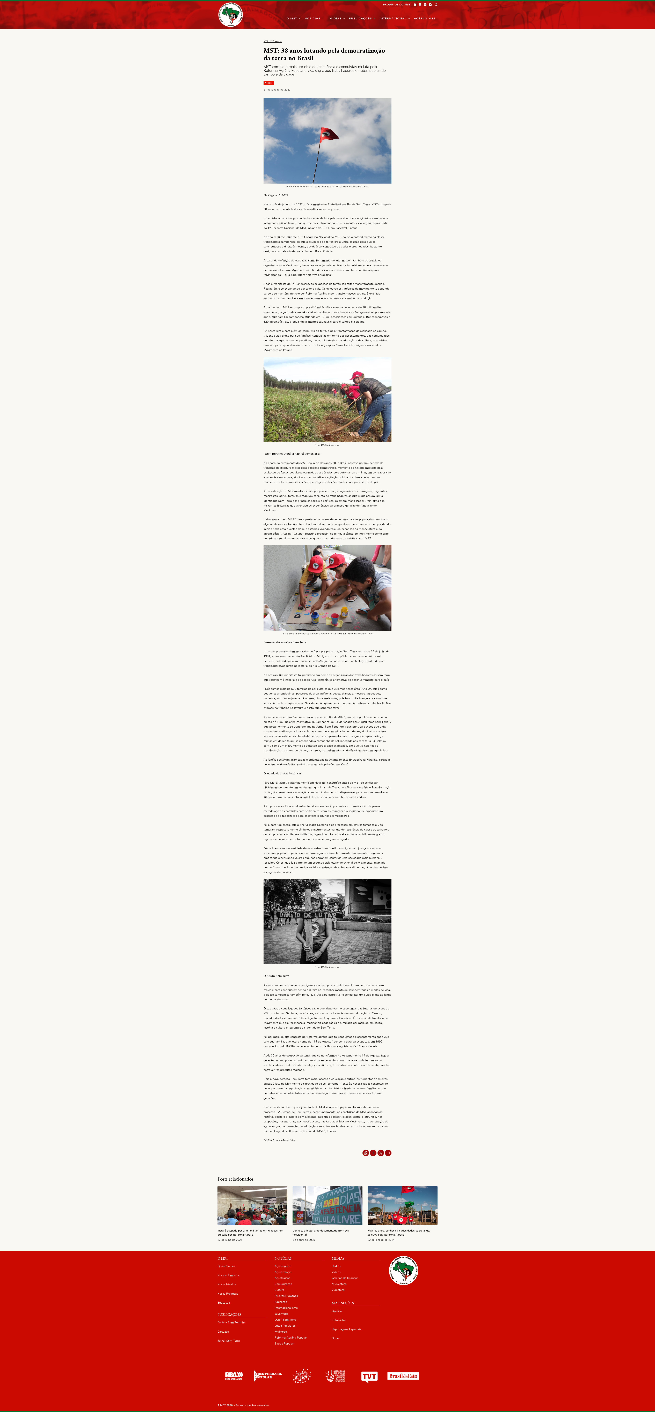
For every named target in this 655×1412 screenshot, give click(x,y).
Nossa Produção (227, 1293)
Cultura (279, 1289)
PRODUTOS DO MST (396, 4)
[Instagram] (425, 4)
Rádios (336, 1266)
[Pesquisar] (436, 4)
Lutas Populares (285, 1325)
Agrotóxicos (282, 1278)
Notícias (312, 18)
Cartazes (223, 1331)
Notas (335, 1338)
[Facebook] (415, 4)
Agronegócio (283, 1266)
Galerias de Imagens (345, 1278)
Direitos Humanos (286, 1295)
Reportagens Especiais (346, 1329)
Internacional (393, 18)
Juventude (281, 1313)
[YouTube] (430, 4)
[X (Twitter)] (420, 4)
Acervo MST (424, 18)
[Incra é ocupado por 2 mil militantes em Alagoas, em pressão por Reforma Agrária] (252, 1205)
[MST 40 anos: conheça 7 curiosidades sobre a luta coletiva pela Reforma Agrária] (403, 1205)
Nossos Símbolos (228, 1275)
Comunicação (283, 1283)
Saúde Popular (284, 1343)
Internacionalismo (286, 1307)
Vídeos (336, 1272)
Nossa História (226, 1284)
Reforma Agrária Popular (291, 1337)
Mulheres (281, 1331)
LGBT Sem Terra (285, 1319)
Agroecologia (283, 1272)
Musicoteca (339, 1283)
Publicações (360, 18)
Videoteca (338, 1289)
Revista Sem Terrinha (231, 1322)
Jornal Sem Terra (228, 1340)
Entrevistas (339, 1320)
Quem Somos (226, 1266)
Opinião (337, 1311)
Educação (223, 1302)
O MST (292, 18)
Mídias (335, 18)
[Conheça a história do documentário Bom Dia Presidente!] (327, 1205)
